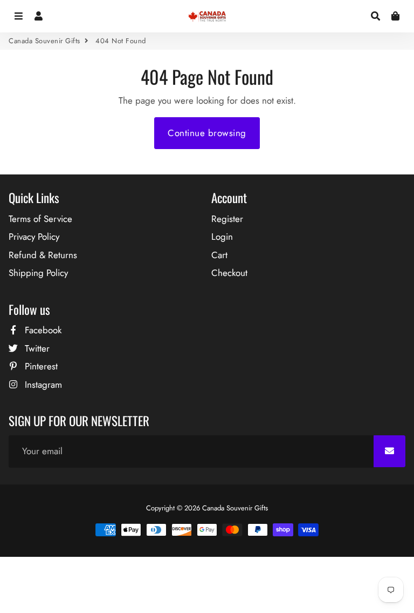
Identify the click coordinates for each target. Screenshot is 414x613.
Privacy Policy (34, 236)
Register (227, 218)
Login (222, 236)
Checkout (229, 272)
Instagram (42, 384)
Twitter (36, 348)
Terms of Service (40, 218)
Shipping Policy (38, 272)
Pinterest (40, 366)
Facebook (41, 330)
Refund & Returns (43, 254)
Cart (219, 254)
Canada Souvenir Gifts (44, 41)
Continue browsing (207, 132)
